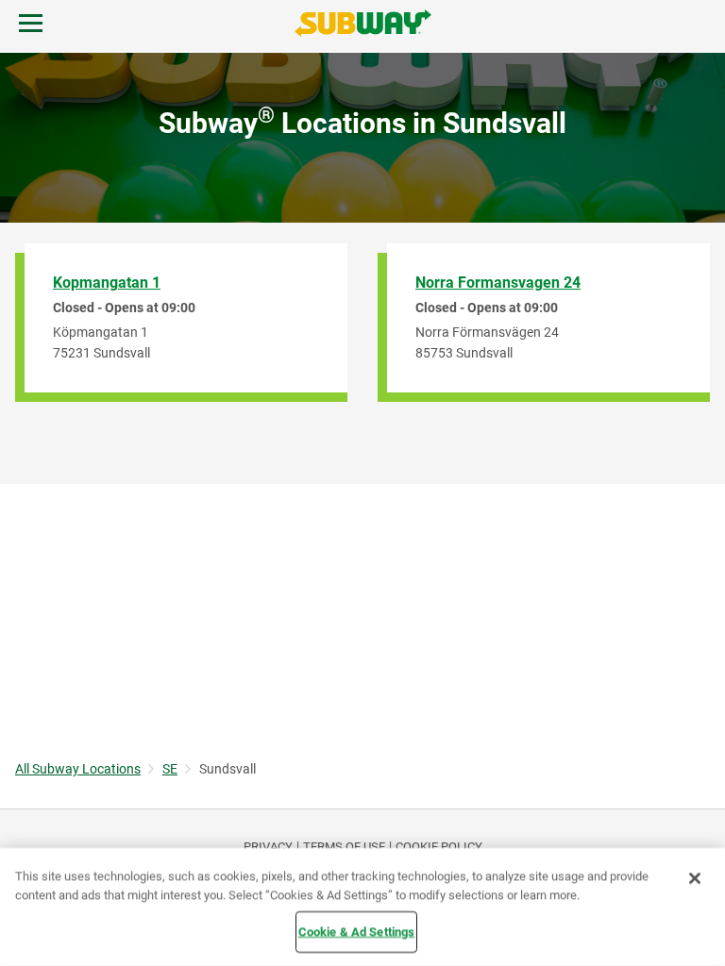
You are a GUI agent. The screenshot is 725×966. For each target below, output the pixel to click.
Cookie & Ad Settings (356, 931)
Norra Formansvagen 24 (498, 282)
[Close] (695, 878)
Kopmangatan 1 (106, 282)
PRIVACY (268, 847)
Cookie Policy (439, 847)
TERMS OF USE (344, 847)
